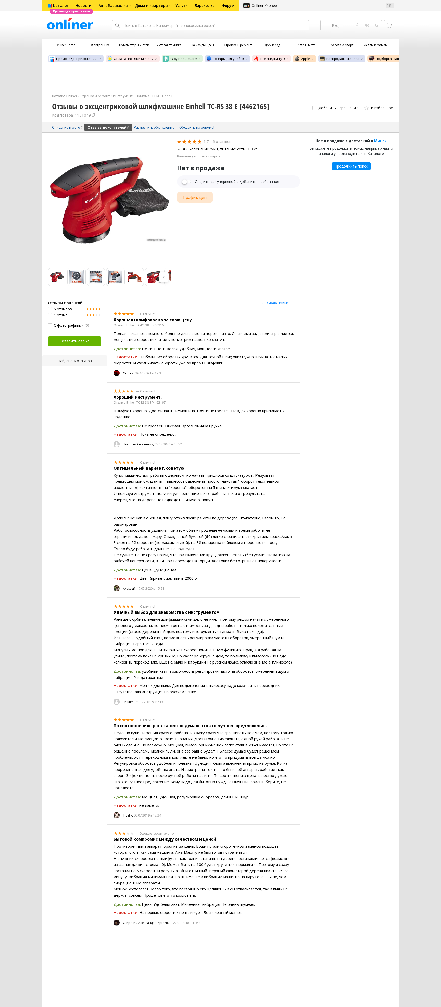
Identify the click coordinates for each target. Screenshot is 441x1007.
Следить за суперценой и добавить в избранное (237, 182)
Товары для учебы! (228, 58)
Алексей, (129, 588)
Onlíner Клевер (264, 5)
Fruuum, (128, 702)
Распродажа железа (342, 58)
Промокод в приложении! (76, 58)
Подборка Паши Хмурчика (397, 58)
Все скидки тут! (272, 58)
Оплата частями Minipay (133, 58)
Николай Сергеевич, (138, 444)
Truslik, (128, 815)
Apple (305, 58)
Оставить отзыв (75, 340)
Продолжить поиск (351, 166)
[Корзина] (389, 25)
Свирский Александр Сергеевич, (147, 923)
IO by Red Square (183, 58)
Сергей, (128, 373)
